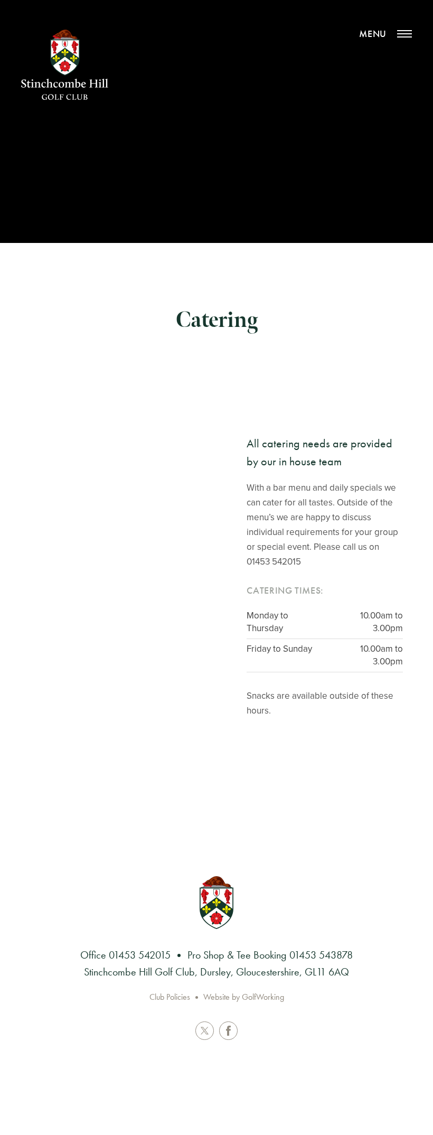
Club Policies (169, 996)
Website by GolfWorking (243, 996)
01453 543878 (321, 955)
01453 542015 (140, 955)
